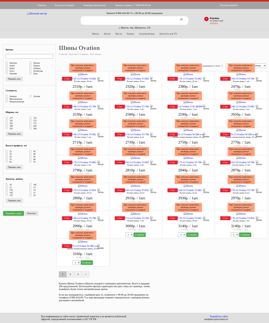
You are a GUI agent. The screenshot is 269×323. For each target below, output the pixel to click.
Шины (95, 33)
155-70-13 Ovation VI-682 (188, 78)
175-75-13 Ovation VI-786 (188, 162)
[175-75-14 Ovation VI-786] (135, 213)
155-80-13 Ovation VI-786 (82, 106)
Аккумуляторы (147, 33)
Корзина (214, 18)
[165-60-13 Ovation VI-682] (82, 130)
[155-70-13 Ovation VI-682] (188, 74)
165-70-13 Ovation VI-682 (82, 162)
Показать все (14, 79)
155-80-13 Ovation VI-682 (241, 106)
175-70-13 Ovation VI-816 (82, 190)
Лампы (130, 33)
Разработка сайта (219, 316)
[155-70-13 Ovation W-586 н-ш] (241, 130)
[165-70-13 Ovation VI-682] (82, 158)
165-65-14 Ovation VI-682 (135, 162)
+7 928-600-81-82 (142, 5)
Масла (118, 33)
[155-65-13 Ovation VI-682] (82, 74)
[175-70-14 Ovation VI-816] (241, 213)
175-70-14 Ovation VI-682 (188, 218)
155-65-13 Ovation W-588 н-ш (188, 134)
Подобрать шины (13, 213)
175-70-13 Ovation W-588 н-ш (82, 246)
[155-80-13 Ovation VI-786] (82, 102)
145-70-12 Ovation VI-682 (135, 78)
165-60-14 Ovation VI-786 (241, 78)
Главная (41, 5)
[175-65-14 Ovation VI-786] (241, 158)
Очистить (31, 213)
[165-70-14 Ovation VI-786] (135, 130)
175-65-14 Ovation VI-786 (241, 162)
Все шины (95, 54)
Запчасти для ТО (168, 33)
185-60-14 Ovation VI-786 (82, 218)
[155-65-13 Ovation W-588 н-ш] (188, 130)
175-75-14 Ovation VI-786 (135, 218)
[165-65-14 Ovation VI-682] (135, 158)
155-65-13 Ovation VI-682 (82, 78)
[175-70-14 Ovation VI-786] (241, 185)
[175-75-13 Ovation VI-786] (188, 158)
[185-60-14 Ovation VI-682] (188, 185)
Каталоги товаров (64, 5)
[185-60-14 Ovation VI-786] (82, 213)
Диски (107, 33)
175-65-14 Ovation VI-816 (135, 190)
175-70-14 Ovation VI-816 (241, 218)
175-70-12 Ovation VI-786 (135, 106)
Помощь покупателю (94, 5)
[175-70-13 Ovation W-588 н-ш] (82, 241)
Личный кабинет (229, 5)
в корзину (139, 235)
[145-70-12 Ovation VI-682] (135, 74)
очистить (214, 23)
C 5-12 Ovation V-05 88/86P (188, 106)
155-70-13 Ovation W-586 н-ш (241, 134)
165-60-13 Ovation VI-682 (82, 134)
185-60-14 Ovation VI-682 (188, 190)
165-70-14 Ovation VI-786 (135, 134)
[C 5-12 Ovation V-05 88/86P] (188, 102)
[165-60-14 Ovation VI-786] (241, 74)
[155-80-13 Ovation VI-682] (241, 102)
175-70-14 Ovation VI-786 (241, 190)
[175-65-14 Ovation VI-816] (135, 185)
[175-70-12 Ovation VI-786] (135, 102)
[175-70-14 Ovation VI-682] (188, 213)
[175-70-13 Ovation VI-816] (82, 185)
